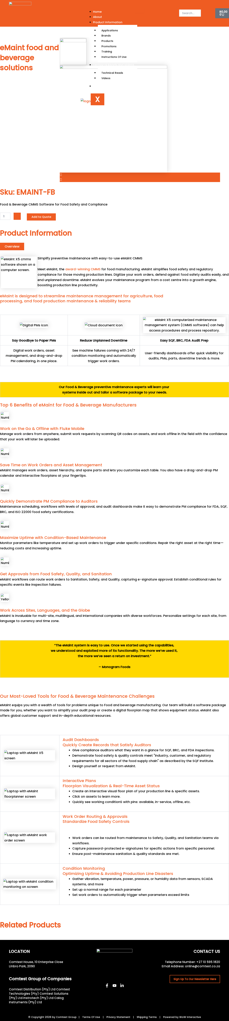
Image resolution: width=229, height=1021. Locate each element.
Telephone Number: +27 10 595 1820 (192, 962)
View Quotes (207, 14)
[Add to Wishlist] (17, 216)
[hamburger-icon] (139, 11)
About (97, 17)
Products (107, 41)
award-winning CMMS (83, 269)
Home (97, 12)
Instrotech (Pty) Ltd (38, 998)
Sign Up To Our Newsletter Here (195, 979)
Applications (109, 30)
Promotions (108, 46)
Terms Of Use (91, 1017)
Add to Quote (41, 217)
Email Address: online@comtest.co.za (191, 966)
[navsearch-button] (181, 6)
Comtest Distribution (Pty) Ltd (32, 989)
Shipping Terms (147, 1017)
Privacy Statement (118, 1017)
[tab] (12, 246)
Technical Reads (112, 73)
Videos (105, 78)
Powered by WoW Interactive (182, 1017)
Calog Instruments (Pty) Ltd (36, 1000)
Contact (99, 86)
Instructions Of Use (113, 57)
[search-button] (185, 20)
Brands (106, 35)
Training (106, 51)
